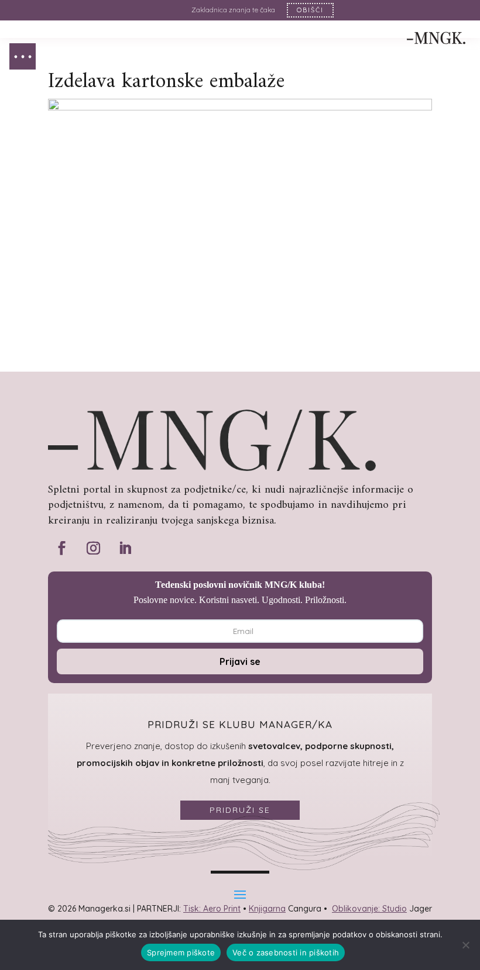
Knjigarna (267, 908)
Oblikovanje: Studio (369, 908)
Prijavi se (240, 661)
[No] (465, 945)
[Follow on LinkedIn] (124, 548)
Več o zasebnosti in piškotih (285, 952)
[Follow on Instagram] (93, 548)
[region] (240, 10)
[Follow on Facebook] (61, 548)
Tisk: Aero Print (212, 908)
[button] (22, 56)
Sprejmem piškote (181, 952)
